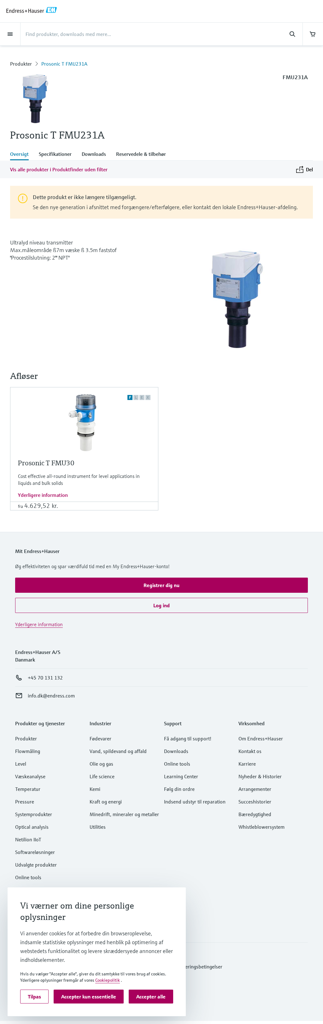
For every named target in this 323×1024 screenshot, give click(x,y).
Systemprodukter (33, 814)
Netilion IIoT (28, 839)
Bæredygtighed (254, 814)
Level (20, 764)
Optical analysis (32, 827)
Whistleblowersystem (261, 827)
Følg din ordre (179, 789)
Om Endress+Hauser (260, 738)
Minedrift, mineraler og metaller (124, 814)
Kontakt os (249, 751)
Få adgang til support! (187, 738)
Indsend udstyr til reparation (195, 801)
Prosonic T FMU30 (46, 463)
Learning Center (181, 776)
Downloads (176, 751)
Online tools (28, 877)
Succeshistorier (254, 801)
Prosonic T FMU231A (64, 64)
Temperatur (27, 789)
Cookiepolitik (107, 980)
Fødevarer (100, 738)
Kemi (95, 789)
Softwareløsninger (35, 852)
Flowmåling (27, 751)
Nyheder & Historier (260, 776)
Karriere (247, 764)
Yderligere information (43, 495)
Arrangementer (254, 789)
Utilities (98, 827)
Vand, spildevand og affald (118, 751)
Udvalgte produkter (36, 865)
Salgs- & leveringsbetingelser (191, 966)
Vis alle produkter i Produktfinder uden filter (59, 169)
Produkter (21, 64)
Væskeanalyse (30, 776)
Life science (102, 776)
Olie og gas (101, 764)
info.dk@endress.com (51, 695)
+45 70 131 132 (45, 677)
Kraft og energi (106, 801)
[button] (161, 585)
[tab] (22, 155)
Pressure (24, 801)
